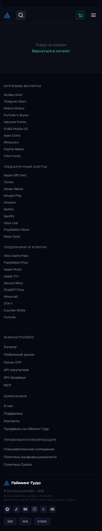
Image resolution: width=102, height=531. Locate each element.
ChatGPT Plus (14, 290)
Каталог (10, 347)
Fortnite (10, 317)
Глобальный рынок (19, 354)
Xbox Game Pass (16, 255)
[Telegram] (7, 509)
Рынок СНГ (13, 362)
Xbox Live (11, 223)
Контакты (12, 421)
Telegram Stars (15, 101)
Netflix (9, 209)
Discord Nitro (13, 283)
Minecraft (11, 296)
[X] (43, 509)
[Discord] (52, 509)
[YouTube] (25, 509)
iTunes (9, 182)
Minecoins (11, 142)
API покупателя (16, 370)
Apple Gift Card (15, 175)
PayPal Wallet (14, 149)
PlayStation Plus (16, 262)
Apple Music (13, 269)
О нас (8, 406)
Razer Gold (12, 236)
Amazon (10, 202)
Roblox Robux (14, 108)
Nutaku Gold (13, 95)
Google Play (13, 195)
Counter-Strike (14, 310)
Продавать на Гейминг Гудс (26, 429)
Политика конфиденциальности (30, 457)
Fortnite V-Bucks (16, 115)
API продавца (15, 377)
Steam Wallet (13, 189)
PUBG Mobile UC (16, 129)
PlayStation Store (16, 229)
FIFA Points (12, 156)
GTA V (8, 303)
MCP (7, 385)
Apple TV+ (11, 276)
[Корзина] (80, 15)
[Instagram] (34, 509)
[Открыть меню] (93, 15)
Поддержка (13, 413)
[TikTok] (16, 509)
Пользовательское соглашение (29, 449)
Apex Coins (12, 135)
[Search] (21, 15)
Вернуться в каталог (51, 51)
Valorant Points (15, 122)
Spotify (9, 216)
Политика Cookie (18, 464)
